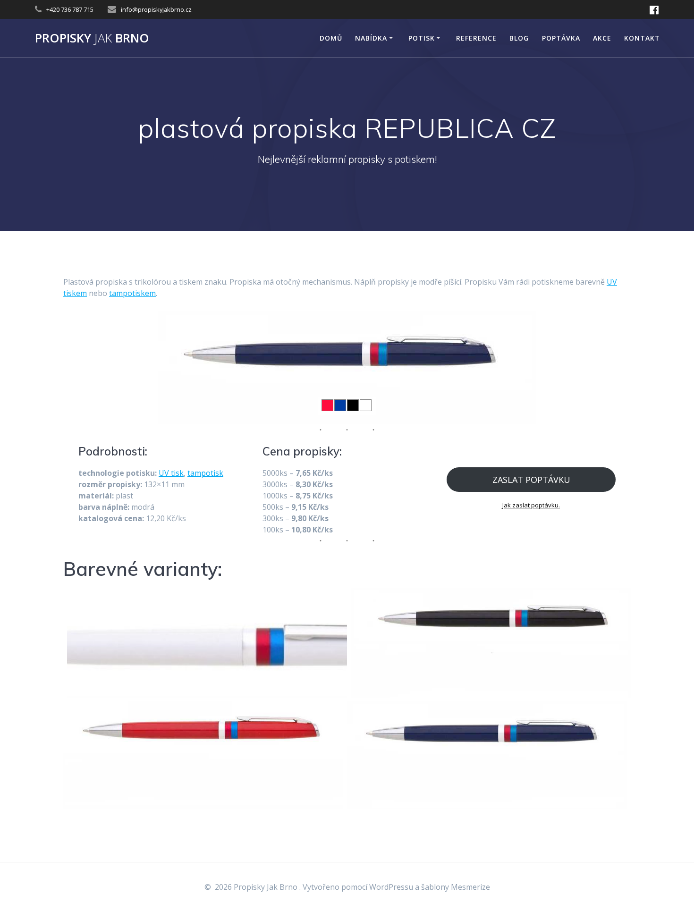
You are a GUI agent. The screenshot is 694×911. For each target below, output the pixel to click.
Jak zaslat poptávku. (531, 505)
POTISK (421, 38)
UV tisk (171, 473)
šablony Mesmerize (455, 887)
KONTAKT (642, 38)
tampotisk (205, 473)
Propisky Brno (92, 38)
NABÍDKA (371, 38)
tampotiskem (132, 293)
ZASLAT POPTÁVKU (531, 479)
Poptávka (561, 38)
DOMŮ (331, 38)
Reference (476, 38)
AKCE (602, 38)
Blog (519, 38)
